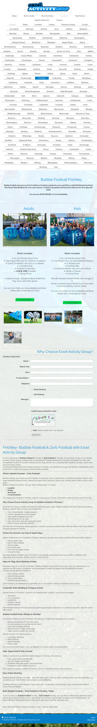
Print (6, 717)
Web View (91, 720)
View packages (25, 300)
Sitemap (12, 717)
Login (93, 717)
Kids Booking (39, 394)
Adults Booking (40, 389)
